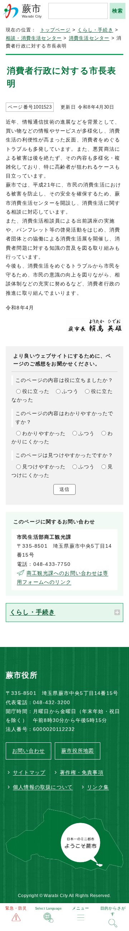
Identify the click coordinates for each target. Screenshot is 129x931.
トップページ (55, 30)
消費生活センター (89, 38)
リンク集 (98, 787)
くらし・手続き (95, 30)
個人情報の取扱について (43, 787)
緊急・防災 (16, 908)
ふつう (70, 391)
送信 (64, 489)
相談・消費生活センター (34, 38)
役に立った (35, 391)
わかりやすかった (44, 433)
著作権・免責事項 (82, 772)
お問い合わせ (28, 750)
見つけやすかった (44, 466)
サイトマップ (29, 772)
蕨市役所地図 (77, 750)
